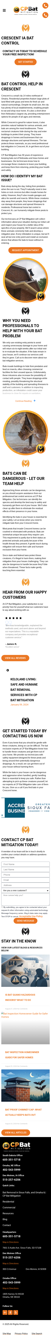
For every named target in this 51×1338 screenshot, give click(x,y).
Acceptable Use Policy (31, 916)
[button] (4, 10)
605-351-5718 (11, 1159)
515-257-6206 (11, 1179)
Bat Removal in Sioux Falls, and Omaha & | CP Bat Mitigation (24, 1194)
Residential (8, 1201)
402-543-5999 (11, 1169)
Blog (5, 1219)
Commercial (9, 1207)
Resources (8, 1213)
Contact (7, 1225)
